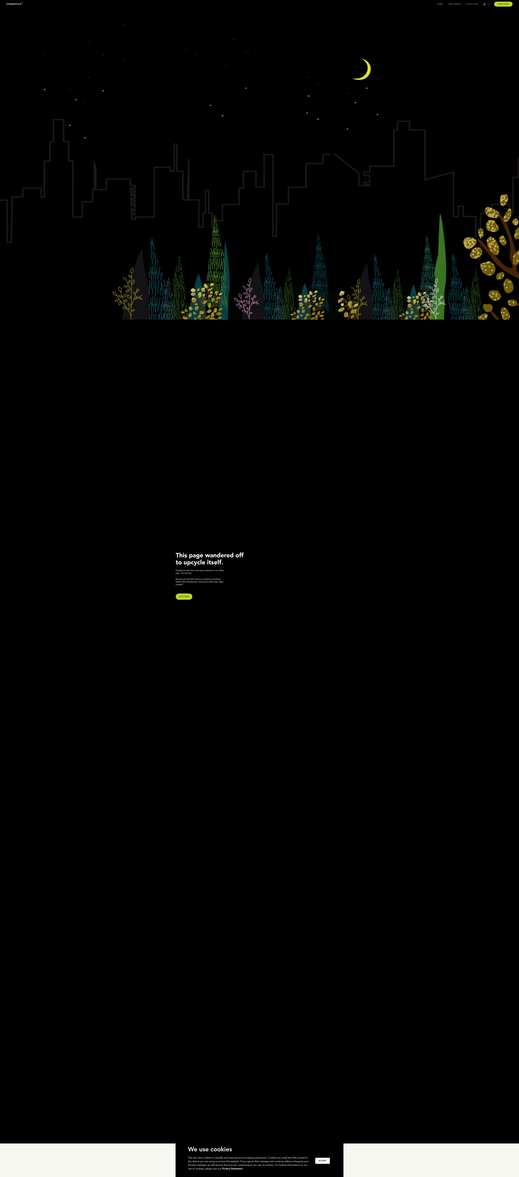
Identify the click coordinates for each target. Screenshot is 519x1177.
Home (440, 4)
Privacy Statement (232, 1168)
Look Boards (454, 4)
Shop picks (503, 4)
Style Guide (472, 4)
